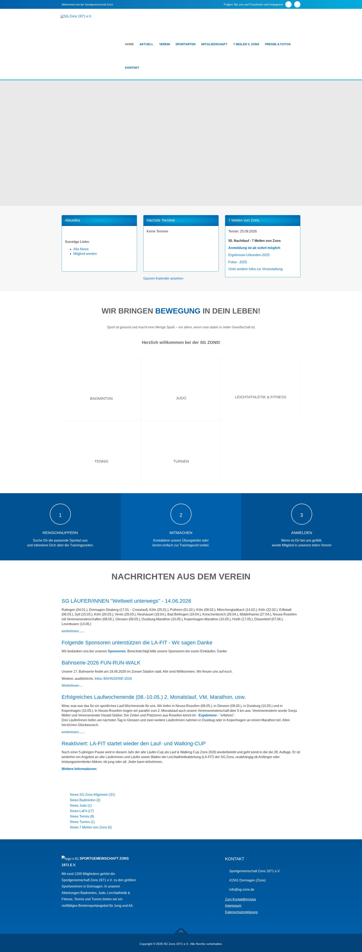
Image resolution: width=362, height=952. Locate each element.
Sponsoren (117, 651)
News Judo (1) (81, 805)
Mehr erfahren (101, 419)
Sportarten (185, 44)
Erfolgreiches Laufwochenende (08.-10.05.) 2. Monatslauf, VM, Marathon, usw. (154, 697)
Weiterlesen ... (72, 685)
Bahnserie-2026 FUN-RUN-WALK (101, 663)
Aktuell (146, 44)
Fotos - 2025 (237, 262)
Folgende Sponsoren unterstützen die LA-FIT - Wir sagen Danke (137, 642)
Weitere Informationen (79, 769)
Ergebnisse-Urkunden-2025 (249, 255)
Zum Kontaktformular (240, 899)
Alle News (81, 249)
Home (129, 44)
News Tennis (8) (82, 816)
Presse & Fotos (278, 44)
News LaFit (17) (82, 811)
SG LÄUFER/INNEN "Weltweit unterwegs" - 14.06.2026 (126, 601)
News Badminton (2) (85, 800)
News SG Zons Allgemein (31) (92, 794)
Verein (164, 44)
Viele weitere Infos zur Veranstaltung (255, 269)
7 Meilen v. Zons (246, 44)
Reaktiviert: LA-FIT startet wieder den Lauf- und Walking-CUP (134, 743)
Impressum (233, 905)
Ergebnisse (208, 715)
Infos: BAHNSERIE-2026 (113, 678)
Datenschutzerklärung (241, 912)
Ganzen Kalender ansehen (163, 278)
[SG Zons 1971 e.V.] (76, 16)
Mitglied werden (85, 253)
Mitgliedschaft (214, 44)
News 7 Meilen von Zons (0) (91, 827)
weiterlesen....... (73, 631)
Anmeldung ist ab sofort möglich (254, 248)
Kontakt (132, 67)
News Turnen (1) (82, 822)
